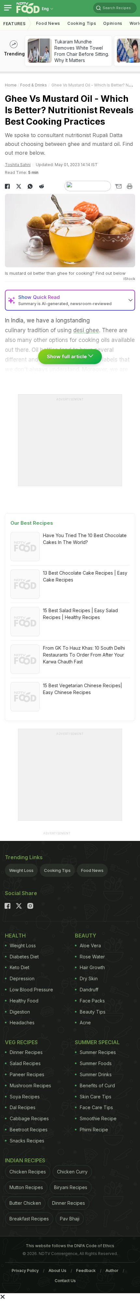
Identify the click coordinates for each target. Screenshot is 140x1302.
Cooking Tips (57, 870)
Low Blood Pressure (31, 989)
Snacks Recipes (27, 1140)
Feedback (86, 1270)
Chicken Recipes (27, 1171)
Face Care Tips (96, 1107)
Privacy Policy (25, 1270)
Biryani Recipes (70, 1187)
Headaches (22, 1022)
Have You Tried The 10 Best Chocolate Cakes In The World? (85, 539)
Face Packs (92, 1000)
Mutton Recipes (26, 1187)
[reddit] (41, 186)
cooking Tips (81, 23)
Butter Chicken (25, 1203)
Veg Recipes (21, 1042)
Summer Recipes (98, 1052)
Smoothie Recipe (98, 1118)
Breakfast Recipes (29, 1218)
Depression (22, 978)
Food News (48, 23)
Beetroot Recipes (29, 1129)
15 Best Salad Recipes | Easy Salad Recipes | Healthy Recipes (80, 614)
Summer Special (97, 1042)
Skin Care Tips (95, 1096)
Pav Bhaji (69, 1218)
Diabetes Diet (24, 956)
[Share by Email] (118, 186)
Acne (85, 1022)
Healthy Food (24, 1000)
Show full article (67, 356)
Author (112, 1270)
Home (11, 85)
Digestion (20, 1012)
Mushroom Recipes (30, 1085)
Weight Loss (21, 870)
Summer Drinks (96, 1074)
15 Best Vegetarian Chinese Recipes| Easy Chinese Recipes (82, 689)
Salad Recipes (25, 1063)
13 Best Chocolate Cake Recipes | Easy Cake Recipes (85, 576)
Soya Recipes (25, 1096)
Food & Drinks (33, 85)
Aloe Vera (90, 945)
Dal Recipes (22, 1107)
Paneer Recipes (27, 1074)
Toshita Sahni (18, 164)
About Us (57, 1270)
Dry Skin (89, 978)
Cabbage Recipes (29, 1118)
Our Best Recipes (31, 523)
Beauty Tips (92, 1012)
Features (14, 23)
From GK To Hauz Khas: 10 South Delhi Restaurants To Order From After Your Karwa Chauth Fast (84, 654)
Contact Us (65, 1280)
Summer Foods (96, 1063)
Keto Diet (19, 967)
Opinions (112, 23)
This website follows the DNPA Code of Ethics (70, 1245)
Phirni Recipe (94, 1129)
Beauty (85, 935)
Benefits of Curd (97, 1085)
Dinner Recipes (26, 1052)
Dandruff (89, 989)
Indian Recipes (25, 1160)
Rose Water (92, 956)
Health (15, 935)
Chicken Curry (72, 1171)
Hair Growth (92, 967)
